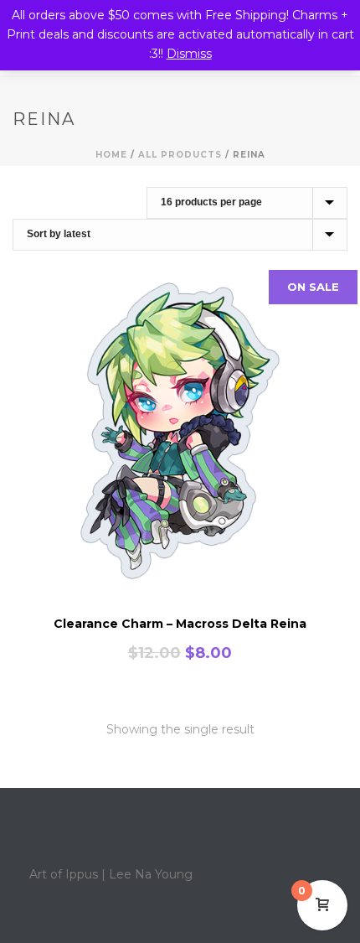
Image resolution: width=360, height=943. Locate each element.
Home (111, 154)
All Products (180, 154)
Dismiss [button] (189, 53)
